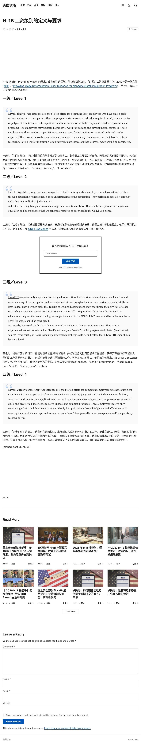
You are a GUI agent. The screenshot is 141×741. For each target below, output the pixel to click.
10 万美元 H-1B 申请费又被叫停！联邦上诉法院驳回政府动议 (52, 551)
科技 (29, 5)
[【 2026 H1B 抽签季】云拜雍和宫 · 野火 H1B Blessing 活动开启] (18, 578)
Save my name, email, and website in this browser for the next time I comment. (47, 715)
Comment (9, 646)
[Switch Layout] (122, 5)
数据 (23, 5)
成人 (57, 5)
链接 (6, 85)
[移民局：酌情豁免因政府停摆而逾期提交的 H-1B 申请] (88, 578)
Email (6, 691)
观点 (83, 603)
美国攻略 (9, 5)
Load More (70, 611)
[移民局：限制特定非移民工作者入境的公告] (123, 578)
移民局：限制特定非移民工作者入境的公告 (122, 592)
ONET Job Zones (38, 228)
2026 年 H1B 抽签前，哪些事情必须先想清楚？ (87, 549)
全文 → (31, 564)
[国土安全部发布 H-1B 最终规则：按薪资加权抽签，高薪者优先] (53, 578)
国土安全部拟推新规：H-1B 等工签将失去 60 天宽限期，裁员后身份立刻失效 (17, 553)
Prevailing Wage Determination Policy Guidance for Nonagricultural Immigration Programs (65, 85)
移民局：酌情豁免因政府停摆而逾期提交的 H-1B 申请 (87, 594)
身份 (36, 5)
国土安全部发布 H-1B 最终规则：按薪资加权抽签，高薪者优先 (52, 594)
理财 (43, 5)
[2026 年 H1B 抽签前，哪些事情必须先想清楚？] (88, 535)
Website (7, 703)
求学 (50, 5)
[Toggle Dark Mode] (129, 5)
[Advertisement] (70, 57)
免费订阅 (70, 261)
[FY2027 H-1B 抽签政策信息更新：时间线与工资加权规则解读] (123, 535)
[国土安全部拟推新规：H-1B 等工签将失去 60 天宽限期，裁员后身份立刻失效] (18, 535)
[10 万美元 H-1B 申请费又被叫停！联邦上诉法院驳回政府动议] (53, 535)
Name (7, 679)
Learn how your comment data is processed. (67, 728)
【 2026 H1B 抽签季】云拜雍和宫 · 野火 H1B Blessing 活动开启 (17, 594)
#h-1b (5, 497)
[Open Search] (135, 5)
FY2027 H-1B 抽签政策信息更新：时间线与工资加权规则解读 (123, 551)
